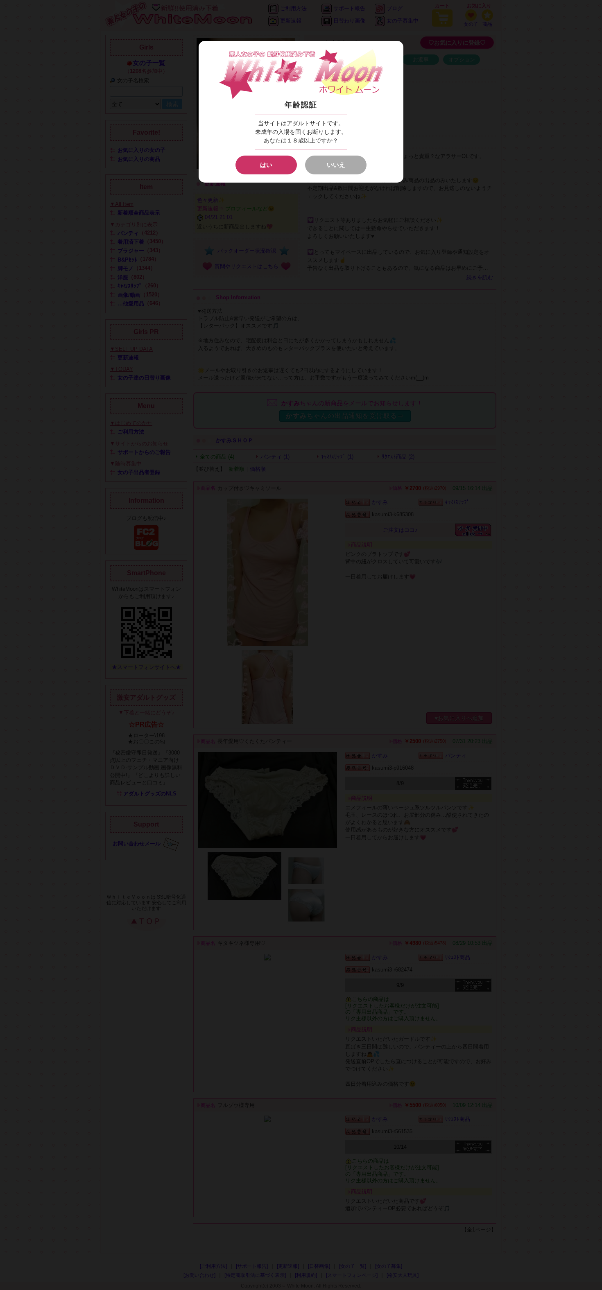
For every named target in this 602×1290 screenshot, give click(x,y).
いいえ (336, 164)
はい (266, 164)
